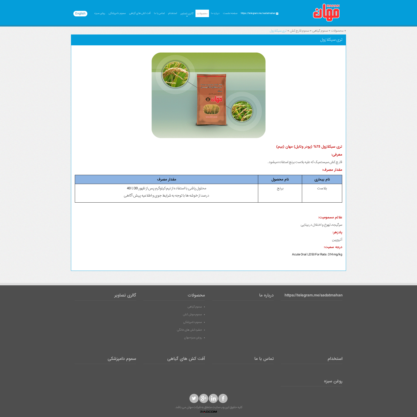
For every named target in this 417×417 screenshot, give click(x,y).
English (80, 13)
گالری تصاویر (187, 13)
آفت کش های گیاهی (140, 13)
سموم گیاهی (320, 30)
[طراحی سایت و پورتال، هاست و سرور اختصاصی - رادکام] (208, 412)
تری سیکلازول (278, 30)
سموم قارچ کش (299, 30)
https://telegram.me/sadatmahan (313, 296)
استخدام (172, 13)
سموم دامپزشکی (117, 13)
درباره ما (215, 13)
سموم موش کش (192, 314)
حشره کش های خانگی (189, 330)
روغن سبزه (99, 13)
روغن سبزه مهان (193, 337)
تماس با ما (159, 13)
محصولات (202, 13)
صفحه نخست (230, 13)
